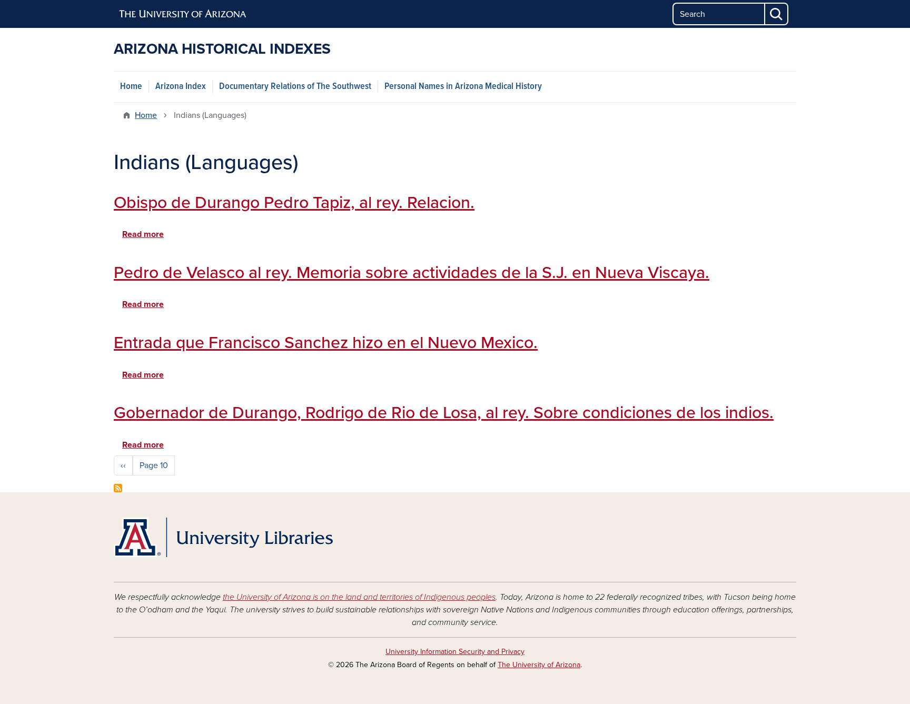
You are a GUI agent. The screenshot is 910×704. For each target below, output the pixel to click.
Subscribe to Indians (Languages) (118, 488)
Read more (143, 234)
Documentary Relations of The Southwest (295, 87)
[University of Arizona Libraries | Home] (223, 537)
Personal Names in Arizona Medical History (463, 87)
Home (131, 87)
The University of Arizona (539, 664)
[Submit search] (776, 14)
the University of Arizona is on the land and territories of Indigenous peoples (359, 597)
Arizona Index (180, 87)
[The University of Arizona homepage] (183, 14)
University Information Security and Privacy (455, 651)
